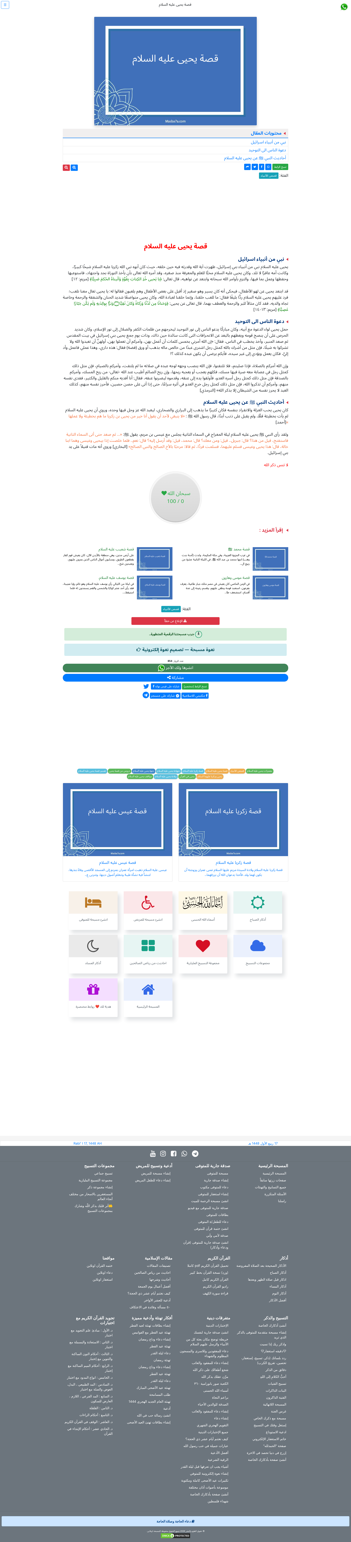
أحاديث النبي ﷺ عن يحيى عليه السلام (255, 158)
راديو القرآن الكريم (215, 1286)
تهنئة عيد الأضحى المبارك (153, 1388)
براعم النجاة (220, 1397)
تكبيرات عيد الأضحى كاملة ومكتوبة (204, 1480)
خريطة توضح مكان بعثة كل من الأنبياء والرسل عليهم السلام (207, 1341)
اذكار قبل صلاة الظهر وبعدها (267, 1279)
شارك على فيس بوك (166, 686)
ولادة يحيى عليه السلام (166, 776)
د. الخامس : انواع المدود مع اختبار (90, 1377)
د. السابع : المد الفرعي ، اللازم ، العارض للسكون (91, 1398)
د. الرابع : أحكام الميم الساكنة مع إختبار (90, 1368)
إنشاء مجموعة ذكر (100, 1187)
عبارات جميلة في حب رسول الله (205, 1446)
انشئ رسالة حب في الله (153, 1415)
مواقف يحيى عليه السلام (140, 776)
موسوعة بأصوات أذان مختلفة (208, 1487)
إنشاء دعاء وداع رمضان (154, 1339)
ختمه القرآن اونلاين (100, 1266)
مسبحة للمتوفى (217, 1173)
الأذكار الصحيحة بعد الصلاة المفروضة (261, 1266)
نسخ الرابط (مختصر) (195, 686)
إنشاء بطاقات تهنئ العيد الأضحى (148, 1422)
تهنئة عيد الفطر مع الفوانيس (151, 1332)
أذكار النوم (279, 1293)
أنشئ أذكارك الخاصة (272, 1325)
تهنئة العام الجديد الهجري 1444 (149, 1401)
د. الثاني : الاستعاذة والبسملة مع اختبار (91, 1344)
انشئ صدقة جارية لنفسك (211, 1332)
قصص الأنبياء (269, 176)
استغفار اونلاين (103, 1279)
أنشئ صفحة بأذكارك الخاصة (267, 1460)
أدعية (166, 1408)
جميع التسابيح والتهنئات (270, 1187)
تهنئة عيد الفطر (160, 1346)
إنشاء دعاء (221, 1418)
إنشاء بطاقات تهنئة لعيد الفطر (150, 1325)
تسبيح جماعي (103, 1173)
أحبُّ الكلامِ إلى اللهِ (273, 1377)
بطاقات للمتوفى (217, 1215)
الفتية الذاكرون (276, 1397)
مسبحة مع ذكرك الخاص (270, 1418)
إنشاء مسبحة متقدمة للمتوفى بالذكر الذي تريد (261, 1334)
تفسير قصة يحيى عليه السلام (92, 771)
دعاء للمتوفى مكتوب (214, 1187)
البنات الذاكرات (276, 1390)
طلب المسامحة (159, 1394)
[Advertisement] (175, 208)
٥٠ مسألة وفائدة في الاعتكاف (150, 1307)
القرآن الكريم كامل (215, 1279)
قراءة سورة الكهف (215, 1293)
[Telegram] (196, 1153)
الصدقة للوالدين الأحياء (213, 1404)
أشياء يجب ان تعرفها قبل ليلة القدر (204, 1467)
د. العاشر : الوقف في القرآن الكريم (89, 1422)
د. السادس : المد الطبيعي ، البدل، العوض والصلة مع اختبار (90, 1386)
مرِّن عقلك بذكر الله (214, 1377)
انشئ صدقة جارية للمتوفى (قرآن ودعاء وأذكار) (205, 1244)
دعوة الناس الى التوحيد (267, 150)
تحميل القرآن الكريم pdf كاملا (207, 1266)
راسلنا (282, 1201)
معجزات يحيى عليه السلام (259, 771)
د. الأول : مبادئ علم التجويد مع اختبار (92, 1332)
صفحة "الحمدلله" (274, 1446)
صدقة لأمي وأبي (217, 1235)
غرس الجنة (278, 1411)
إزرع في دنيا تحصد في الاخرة (266, 1453)
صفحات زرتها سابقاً (273, 1180)
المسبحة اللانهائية (274, 1404)
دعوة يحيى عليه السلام (143, 771)
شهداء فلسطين (218, 1501)
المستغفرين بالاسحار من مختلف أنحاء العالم (91, 1196)
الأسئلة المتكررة (275, 1194)
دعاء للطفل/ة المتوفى (213, 1222)
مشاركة (177, 678)
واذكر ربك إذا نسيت (273, 1344)
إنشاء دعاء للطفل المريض (152, 1180)
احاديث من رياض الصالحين (152, 1272)
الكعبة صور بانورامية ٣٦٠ (211, 1384)
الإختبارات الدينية (217, 1325)
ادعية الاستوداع (276, 1432)
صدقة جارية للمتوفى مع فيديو (208, 1208)
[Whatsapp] (185, 1153)
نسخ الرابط (280, 167)
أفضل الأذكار (277, 1300)
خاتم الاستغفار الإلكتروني (269, 1439)
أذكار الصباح (278, 1272)
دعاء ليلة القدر (160, 1353)
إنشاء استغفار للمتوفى (213, 1194)
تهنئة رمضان (162, 1360)
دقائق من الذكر (275, 1370)
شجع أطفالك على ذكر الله (210, 1370)
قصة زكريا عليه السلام (193, 771)
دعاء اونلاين (105, 1272)
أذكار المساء (278, 1286)
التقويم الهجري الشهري (212, 1425)
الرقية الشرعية (218, 1460)
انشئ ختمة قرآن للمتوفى (211, 1229)
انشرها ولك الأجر (179, 668)
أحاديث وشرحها (160, 1279)
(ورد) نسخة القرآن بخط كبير (209, 1272)
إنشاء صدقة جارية (216, 1180)
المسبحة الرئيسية (274, 1173)
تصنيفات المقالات (158, 1266)
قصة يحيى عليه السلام (217, 771)
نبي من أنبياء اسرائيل (268, 142)
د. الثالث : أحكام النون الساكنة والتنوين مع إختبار (92, 1356)
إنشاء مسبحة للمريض (155, 1173)
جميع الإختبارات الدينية (213, 1432)
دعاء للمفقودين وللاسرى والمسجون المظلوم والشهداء (204, 1353)
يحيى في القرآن (187, 776)
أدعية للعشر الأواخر (157, 1300)
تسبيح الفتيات (277, 1384)
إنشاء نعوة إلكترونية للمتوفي (209, 1473)
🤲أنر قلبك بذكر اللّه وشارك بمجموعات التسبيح (94, 1208)
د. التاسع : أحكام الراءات (96, 1415)
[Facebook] (174, 1153)
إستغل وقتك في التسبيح (270, 1425)
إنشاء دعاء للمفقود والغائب (210, 1363)
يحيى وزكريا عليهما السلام (210, 776)
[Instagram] (164, 1153)
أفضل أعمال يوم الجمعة (154, 1286)
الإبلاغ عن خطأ (173, 621)
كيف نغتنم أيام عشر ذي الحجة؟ (149, 1293)
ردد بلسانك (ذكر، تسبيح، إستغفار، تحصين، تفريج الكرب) (263, 1360)
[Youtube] (154, 1153)
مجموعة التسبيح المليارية (96, 1180)
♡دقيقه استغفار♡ (273, 1351)
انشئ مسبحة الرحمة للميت (209, 1201)
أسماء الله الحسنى (215, 1390)
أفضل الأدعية (219, 1453)
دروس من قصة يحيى (119, 771)
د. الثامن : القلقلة (101, 1408)
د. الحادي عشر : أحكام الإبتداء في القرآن (90, 1431)
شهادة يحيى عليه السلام (168, 771)
